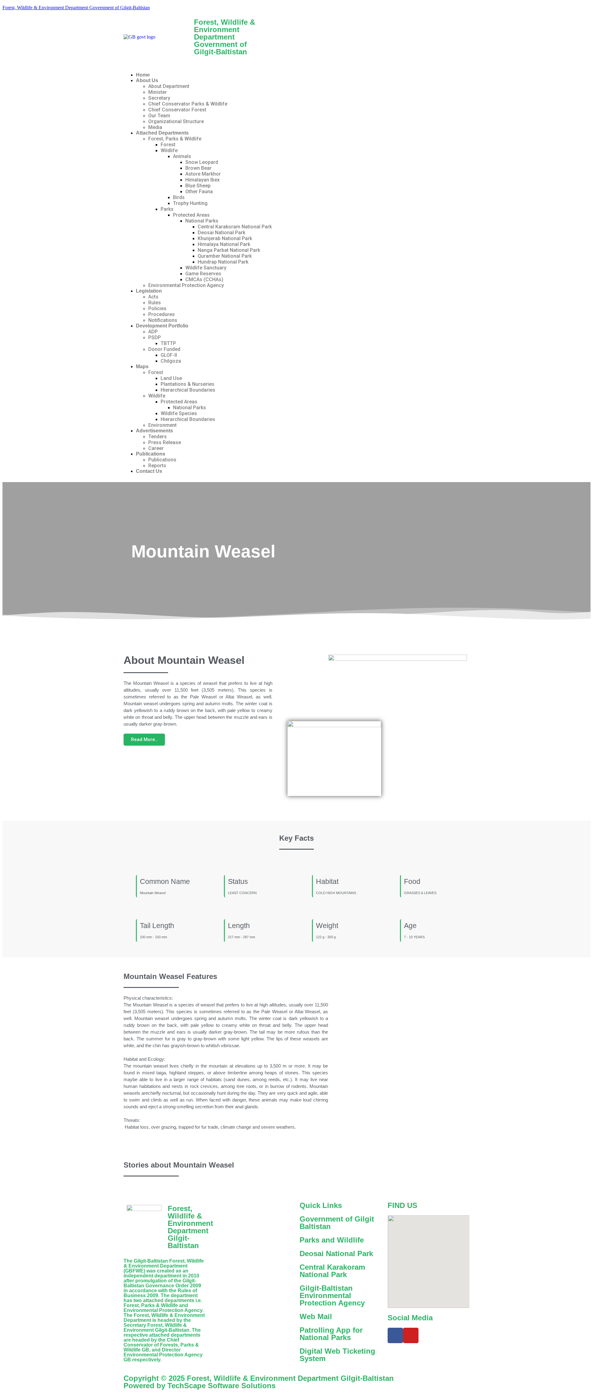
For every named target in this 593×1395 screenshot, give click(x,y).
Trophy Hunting (190, 203)
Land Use (171, 378)
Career (156, 448)
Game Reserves (203, 274)
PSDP (154, 337)
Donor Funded (164, 349)
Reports (157, 465)
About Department (168, 86)
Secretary (159, 98)
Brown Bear (198, 168)
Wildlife (169, 150)
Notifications (162, 320)
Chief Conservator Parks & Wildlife (187, 104)
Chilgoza (171, 361)
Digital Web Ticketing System (337, 1355)
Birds (179, 197)
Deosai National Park (221, 232)
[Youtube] (410, 1335)
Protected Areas (191, 215)
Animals (182, 156)
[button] (296, 64)
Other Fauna (199, 191)
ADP (153, 332)
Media (155, 127)
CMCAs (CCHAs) (204, 279)
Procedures (161, 314)
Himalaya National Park (224, 244)
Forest (168, 145)
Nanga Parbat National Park (229, 250)
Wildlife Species (179, 413)
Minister (157, 92)
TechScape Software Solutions (220, 1385)
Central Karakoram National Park (235, 227)
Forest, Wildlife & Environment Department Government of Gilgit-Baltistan (76, 7)
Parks (167, 209)
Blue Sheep (198, 186)
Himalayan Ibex (202, 180)
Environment (162, 425)
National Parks (201, 221)
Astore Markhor (203, 174)
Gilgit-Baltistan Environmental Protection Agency (332, 1295)
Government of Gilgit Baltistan (337, 1223)
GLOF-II (169, 355)
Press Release (164, 442)
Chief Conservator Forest (177, 110)
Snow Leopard (201, 162)
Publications (162, 460)
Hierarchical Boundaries (188, 390)
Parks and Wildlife (332, 1240)
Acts (153, 297)
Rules (154, 303)
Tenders (157, 436)
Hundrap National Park (223, 262)
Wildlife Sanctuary (205, 268)
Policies (157, 308)
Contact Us (149, 471)
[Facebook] (395, 1335)
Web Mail (316, 1316)
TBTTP (168, 343)
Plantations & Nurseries (187, 384)
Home (143, 74)
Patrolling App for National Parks (331, 1334)
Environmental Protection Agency (186, 285)
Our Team (159, 116)
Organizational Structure (176, 121)
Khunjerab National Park (225, 238)
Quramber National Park (225, 256)
